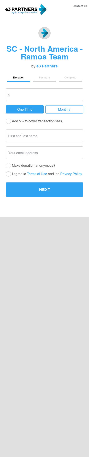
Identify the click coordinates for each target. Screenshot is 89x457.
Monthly (64, 109)
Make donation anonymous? (33, 165)
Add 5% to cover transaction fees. (37, 121)
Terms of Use (37, 173)
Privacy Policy (71, 173)
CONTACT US (80, 6)
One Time (24, 109)
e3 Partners (47, 66)
